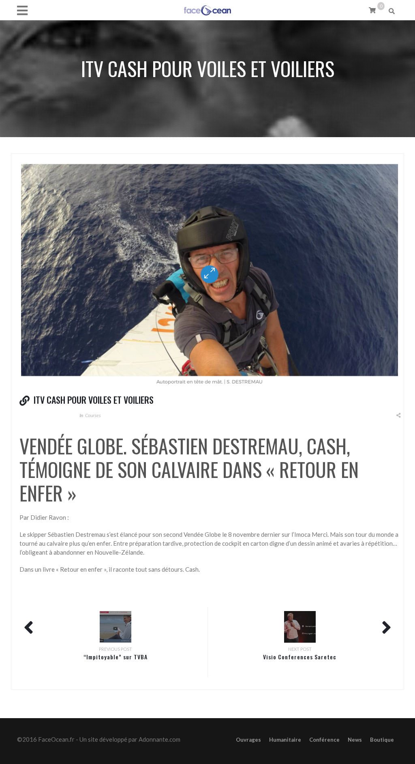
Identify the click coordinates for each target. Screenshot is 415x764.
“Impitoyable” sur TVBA (115, 656)
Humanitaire (285, 739)
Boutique (382, 739)
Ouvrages (248, 739)
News (355, 739)
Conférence (324, 739)
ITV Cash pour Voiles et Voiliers (94, 399)
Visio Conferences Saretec (299, 656)
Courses (93, 415)
